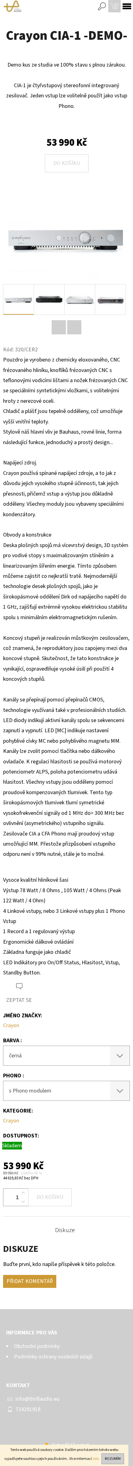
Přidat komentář (29, 1281)
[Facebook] (74, 327)
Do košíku (66, 163)
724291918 (28, 1409)
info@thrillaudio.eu (37, 1399)
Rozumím (113, 1458)
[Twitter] (59, 327)
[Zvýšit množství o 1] (23, 1193)
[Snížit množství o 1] (23, 1201)
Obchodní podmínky (37, 1346)
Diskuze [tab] (65, 1230)
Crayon (11, 1025)
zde (95, 1458)
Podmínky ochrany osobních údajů (53, 1357)
